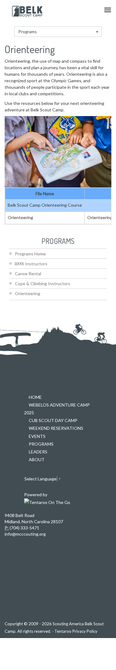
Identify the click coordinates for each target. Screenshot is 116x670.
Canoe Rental (28, 273)
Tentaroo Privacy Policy (75, 631)
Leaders (38, 451)
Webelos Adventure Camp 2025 (57, 408)
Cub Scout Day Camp (53, 420)
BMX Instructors (31, 263)
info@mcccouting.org (25, 534)
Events (37, 436)
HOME (35, 397)
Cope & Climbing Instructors (42, 283)
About (37, 459)
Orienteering (27, 293)
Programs (27, 31)
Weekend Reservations (56, 428)
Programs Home (30, 253)
